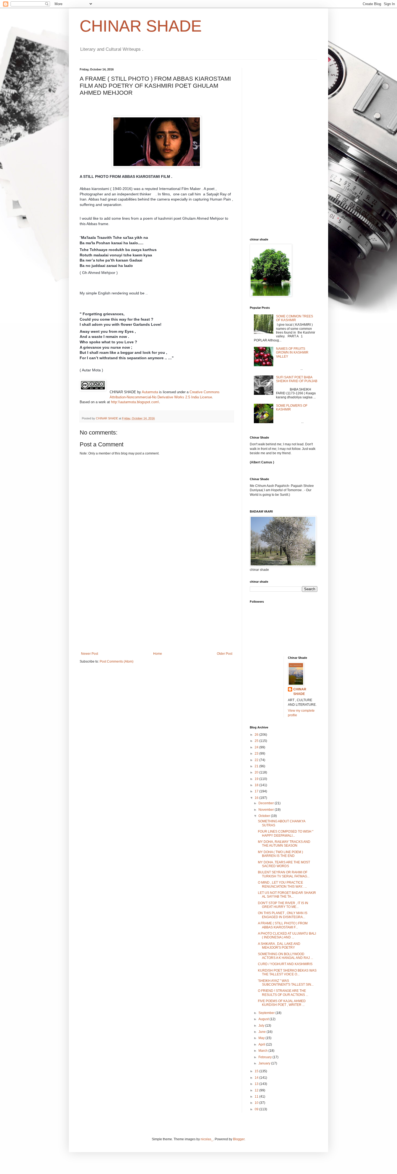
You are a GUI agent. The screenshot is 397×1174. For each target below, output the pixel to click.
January (264, 1063)
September (266, 1013)
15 (257, 1071)
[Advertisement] (156, 611)
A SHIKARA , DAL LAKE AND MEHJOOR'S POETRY (279, 945)
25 (257, 741)
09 (257, 1109)
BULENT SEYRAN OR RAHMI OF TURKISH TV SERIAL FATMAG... (283, 874)
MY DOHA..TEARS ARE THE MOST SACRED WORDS (284, 864)
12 (257, 1090)
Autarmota (150, 392)
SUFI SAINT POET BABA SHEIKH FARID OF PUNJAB (296, 379)
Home (157, 654)
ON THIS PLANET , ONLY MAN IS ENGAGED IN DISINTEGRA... (282, 915)
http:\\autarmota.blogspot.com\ (135, 402)
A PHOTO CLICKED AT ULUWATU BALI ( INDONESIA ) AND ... (287, 935)
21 (257, 766)
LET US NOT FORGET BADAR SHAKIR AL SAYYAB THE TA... (287, 894)
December (266, 803)
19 (257, 779)
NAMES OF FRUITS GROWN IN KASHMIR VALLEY (292, 352)
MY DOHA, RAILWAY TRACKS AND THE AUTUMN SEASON (284, 843)
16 (257, 798)
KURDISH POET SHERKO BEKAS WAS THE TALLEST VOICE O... (287, 972)
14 (257, 1078)
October (264, 816)
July (261, 1025)
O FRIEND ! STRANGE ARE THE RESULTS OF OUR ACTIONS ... (283, 992)
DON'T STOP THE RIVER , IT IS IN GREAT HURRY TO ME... (283, 905)
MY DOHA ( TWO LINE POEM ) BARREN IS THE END (280, 854)
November (266, 810)
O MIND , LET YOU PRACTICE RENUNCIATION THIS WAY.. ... (282, 884)
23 (257, 753)
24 (257, 747)
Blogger (238, 1139)
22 (257, 760)
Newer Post (89, 654)
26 (257, 735)
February (265, 1057)
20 (257, 772)
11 (257, 1096)
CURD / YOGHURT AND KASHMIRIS (285, 964)
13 (257, 1084)
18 (257, 785)
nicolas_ (207, 1139)
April (262, 1044)
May (261, 1038)
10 (257, 1103)
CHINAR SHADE (141, 26)
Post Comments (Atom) (116, 661)
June (262, 1032)
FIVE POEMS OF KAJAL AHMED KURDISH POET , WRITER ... (282, 1003)
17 (257, 791)
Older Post (224, 654)
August (264, 1019)
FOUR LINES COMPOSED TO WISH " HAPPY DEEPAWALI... (285, 833)
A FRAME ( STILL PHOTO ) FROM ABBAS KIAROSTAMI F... (283, 925)
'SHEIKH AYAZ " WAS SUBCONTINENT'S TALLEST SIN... (286, 982)
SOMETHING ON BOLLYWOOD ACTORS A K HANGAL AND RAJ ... (285, 956)
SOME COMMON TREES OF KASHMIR (294, 318)
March (263, 1051)
